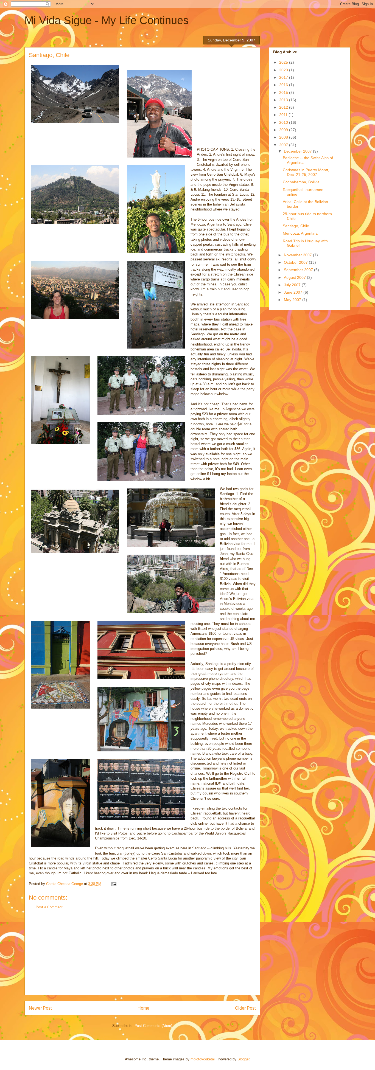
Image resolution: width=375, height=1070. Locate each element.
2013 (284, 100)
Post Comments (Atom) (153, 1026)
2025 (284, 62)
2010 (284, 122)
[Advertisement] (142, 956)
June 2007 (293, 292)
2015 (284, 92)
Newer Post (40, 1008)
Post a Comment (49, 907)
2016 (284, 85)
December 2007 (298, 151)
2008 (284, 137)
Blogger (243, 1059)
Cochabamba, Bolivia (301, 182)
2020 (284, 70)
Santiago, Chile (296, 226)
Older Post (245, 1008)
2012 (284, 107)
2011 (284, 115)
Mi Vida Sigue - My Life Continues (106, 20)
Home (143, 1008)
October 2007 (296, 262)
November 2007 (298, 255)
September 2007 (299, 270)
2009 (284, 130)
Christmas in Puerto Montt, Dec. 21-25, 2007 (306, 172)
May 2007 (293, 299)
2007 (284, 145)
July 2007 (293, 285)
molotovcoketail (203, 1059)
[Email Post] (113, 884)
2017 (284, 77)
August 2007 (295, 277)
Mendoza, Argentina (300, 233)
